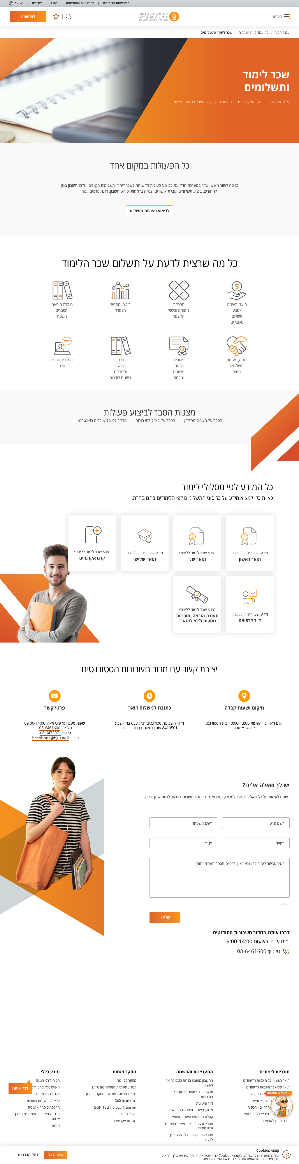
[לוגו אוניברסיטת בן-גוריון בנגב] (159, 17)
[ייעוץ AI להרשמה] (282, 1106)
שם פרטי (277, 823)
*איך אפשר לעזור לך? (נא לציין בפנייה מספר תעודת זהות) (240, 864)
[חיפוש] (68, 17)
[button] (282, 16)
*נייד (208, 843)
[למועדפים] (56, 16)
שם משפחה (202, 823)
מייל (280, 843)
